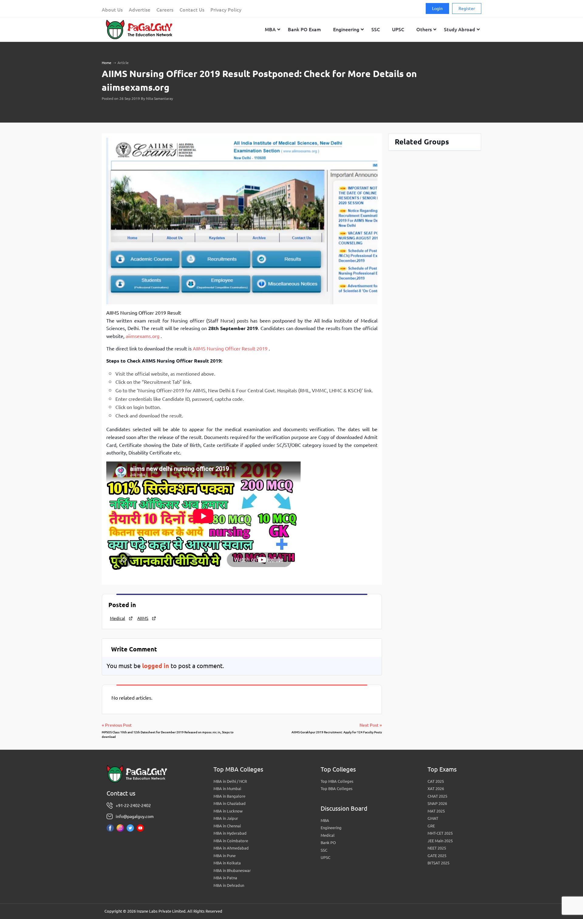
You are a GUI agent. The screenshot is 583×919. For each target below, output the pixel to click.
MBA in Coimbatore (230, 841)
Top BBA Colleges (337, 788)
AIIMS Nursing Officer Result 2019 (231, 348)
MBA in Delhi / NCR (230, 781)
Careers (164, 9)
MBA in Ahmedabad (231, 848)
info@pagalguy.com (135, 816)
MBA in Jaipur (225, 818)
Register (467, 8)
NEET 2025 (437, 848)
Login (437, 8)
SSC (324, 850)
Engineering (331, 828)
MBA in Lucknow (228, 811)
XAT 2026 (436, 788)
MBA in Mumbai (227, 788)
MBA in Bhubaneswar (232, 870)
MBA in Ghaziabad (229, 803)
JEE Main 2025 (440, 841)
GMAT (433, 818)
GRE (431, 826)
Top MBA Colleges (337, 781)
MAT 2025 (436, 811)
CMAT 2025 (437, 796)
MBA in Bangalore (229, 796)
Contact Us (191, 9)
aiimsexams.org (142, 336)
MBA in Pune (224, 855)
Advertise (139, 9)
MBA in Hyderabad (230, 833)
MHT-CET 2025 (440, 833)
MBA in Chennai (227, 826)
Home (106, 63)
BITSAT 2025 (438, 863)
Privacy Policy (225, 9)
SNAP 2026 (437, 803)
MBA (325, 820)
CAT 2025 (436, 781)
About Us (112, 9)
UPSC (325, 857)
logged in (155, 665)
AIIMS (142, 618)
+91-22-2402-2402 (133, 805)
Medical (117, 618)
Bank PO (328, 842)
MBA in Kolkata (227, 863)
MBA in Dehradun (228, 885)
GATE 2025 (437, 855)
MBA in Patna (225, 878)
